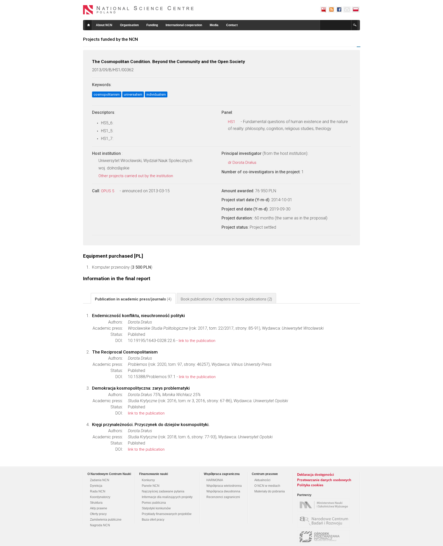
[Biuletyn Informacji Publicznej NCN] (323, 9)
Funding (152, 25)
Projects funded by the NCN (110, 39)
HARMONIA (214, 480)
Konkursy (148, 480)
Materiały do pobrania (269, 491)
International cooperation (184, 25)
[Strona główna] (138, 9)
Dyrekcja (96, 485)
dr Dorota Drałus (242, 162)
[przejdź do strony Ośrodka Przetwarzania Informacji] (325, 536)
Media (214, 25)
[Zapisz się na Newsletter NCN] (347, 9)
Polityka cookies (310, 485)
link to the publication (197, 340)
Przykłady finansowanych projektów (167, 513)
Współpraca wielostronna (224, 485)
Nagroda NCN (100, 525)
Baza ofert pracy (153, 519)
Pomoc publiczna (154, 502)
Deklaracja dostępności (315, 475)
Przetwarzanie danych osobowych (324, 480)
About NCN (104, 25)
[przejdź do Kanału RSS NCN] (331, 9)
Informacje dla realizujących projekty (167, 497)
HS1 (232, 121)
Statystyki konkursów (156, 508)
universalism (133, 94)
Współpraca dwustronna (223, 491)
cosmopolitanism (107, 94)
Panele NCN (150, 485)
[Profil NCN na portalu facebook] (339, 9)
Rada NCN (97, 491)
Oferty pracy (98, 513)
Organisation (129, 25)
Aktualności (262, 480)
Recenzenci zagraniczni (223, 497)
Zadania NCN (99, 480)
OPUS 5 (108, 191)
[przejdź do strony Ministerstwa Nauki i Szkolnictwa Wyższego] (325, 505)
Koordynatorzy (100, 497)
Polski (356, 9)
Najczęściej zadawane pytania (163, 491)
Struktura (96, 502)
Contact (232, 25)
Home (88, 25)
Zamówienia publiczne (106, 519)
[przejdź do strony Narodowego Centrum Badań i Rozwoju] (325, 521)
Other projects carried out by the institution (136, 176)
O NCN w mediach (267, 485)
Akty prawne (98, 508)
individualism (156, 94)
